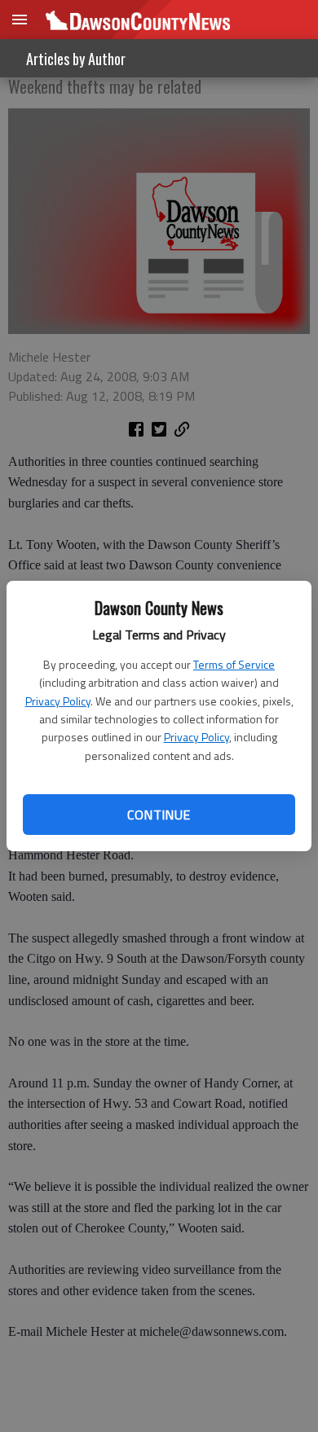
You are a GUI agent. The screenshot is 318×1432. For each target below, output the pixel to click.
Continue (158, 814)
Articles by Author (76, 58)
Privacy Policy (58, 700)
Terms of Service (234, 664)
